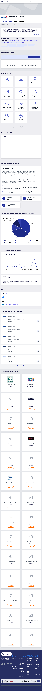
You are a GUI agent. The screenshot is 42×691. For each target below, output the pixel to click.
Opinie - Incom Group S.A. (19, 21)
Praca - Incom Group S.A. (7, 21)
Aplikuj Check (37, 666)
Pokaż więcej (36, 34)
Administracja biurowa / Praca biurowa (17, 46)
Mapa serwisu (37, 674)
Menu (39, 1)
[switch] (34, 57)
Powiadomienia (15, 672)
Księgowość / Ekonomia (22, 44)
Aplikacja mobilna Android (29, 671)
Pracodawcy (7, 24)
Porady (13, 662)
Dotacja (36, 672)
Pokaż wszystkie (21, 365)
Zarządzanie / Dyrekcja (11, 44)
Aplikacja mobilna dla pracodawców (22, 672)
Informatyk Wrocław (33, 40)
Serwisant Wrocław (5, 42)
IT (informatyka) (31, 44)
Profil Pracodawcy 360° (22, 663)
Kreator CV (29, 658)
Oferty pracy (14, 658)
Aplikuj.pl (2, 24)
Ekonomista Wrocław (24, 40)
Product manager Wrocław (14, 40)
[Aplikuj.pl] (6, 654)
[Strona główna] (5, 2)
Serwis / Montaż (5, 46)
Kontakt (36, 660)
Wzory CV (29, 660)
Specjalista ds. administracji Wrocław (17, 42)
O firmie (36, 658)
